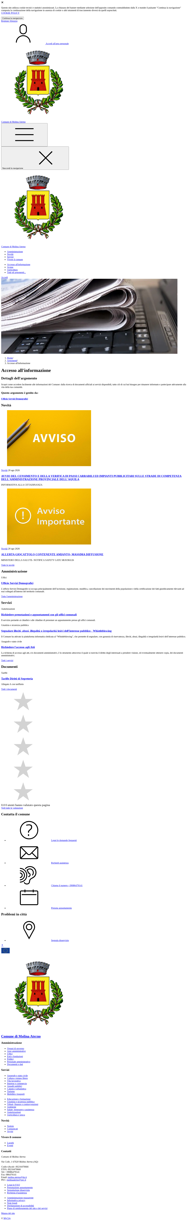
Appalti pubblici (14, 1086)
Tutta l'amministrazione (12, 596)
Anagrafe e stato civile (17, 1075)
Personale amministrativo (18, 1061)
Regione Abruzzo (9, 21)
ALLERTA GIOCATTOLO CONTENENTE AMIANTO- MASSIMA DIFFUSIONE (52, 554)
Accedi (4, 277)
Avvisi (10, 1131)
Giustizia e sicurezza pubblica (21, 1101)
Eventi (10, 1145)
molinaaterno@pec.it (16, 1180)
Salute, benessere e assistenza (20, 1109)
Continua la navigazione (12, 18)
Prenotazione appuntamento (20, 1187)
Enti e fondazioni (15, 1056)
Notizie (10, 1126)
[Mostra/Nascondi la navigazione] (24, 134)
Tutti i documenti (9, 689)
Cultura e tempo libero (17, 1078)
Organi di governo (15, 1048)
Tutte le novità (7, 565)
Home (10, 358)
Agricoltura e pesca (16, 1115)
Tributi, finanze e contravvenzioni (22, 1104)
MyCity (7, 1218)
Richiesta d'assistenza (17, 1193)
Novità (4, 470)
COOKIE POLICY (10, 13)
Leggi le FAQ (13, 1185)
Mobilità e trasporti (16, 1094)
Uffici (9, 1054)
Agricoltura (12, 270)
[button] (15, 251)
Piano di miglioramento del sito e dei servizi (27, 1208)
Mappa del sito (8, 1213)
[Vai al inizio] (2, 945)
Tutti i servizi (7, 660)
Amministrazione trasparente (20, 1198)
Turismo (11, 1091)
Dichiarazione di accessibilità (20, 1205)
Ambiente (11, 1107)
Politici (10, 1059)
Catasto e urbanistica (16, 1089)
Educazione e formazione (19, 1099)
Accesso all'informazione (18, 264)
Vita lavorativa (14, 1081)
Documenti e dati (15, 1064)
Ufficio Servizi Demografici (14, 399)
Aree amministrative (16, 1051)
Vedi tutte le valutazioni (12, 808)
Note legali (12, 1203)
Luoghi (10, 1143)
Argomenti (12, 360)
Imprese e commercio (17, 1083)
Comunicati (12, 1129)
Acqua (10, 267)
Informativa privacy (16, 1200)
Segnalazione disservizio (18, 1190)
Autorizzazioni (14, 1112)
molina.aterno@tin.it (17, 1177)
